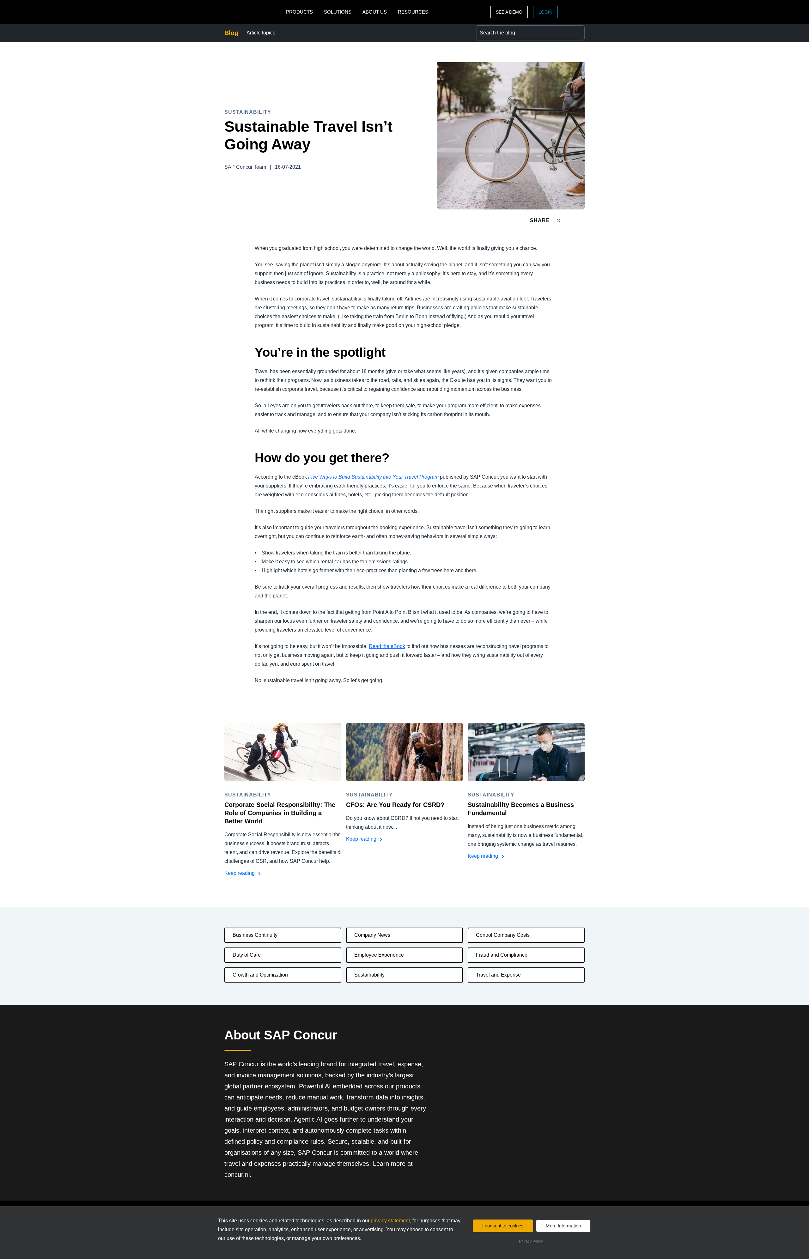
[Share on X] (559, 220)
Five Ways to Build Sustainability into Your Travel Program (373, 477)
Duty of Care (247, 955)
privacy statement (390, 1220)
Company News (372, 935)
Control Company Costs (503, 935)
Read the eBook (387, 646)
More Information (563, 1225)
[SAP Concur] (253, 12)
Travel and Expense (498, 975)
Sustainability (369, 975)
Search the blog (494, 29)
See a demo (509, 12)
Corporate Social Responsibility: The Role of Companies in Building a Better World (279, 813)
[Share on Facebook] (570, 220)
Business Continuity (255, 935)
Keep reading (240, 873)
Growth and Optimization (260, 975)
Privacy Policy (531, 1241)
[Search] (577, 33)
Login (545, 12)
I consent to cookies (503, 1225)
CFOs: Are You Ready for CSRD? (395, 804)
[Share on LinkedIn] (582, 220)
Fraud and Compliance (501, 955)
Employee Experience (379, 955)
